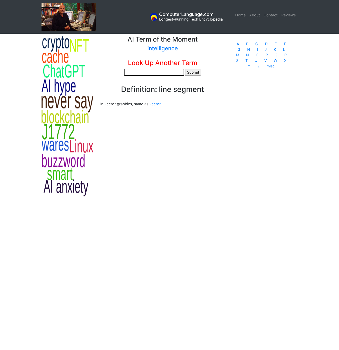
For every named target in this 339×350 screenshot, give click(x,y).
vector (155, 104)
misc (271, 66)
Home (241, 15)
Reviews (288, 15)
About (254, 15)
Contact (271, 15)
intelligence (162, 48)
